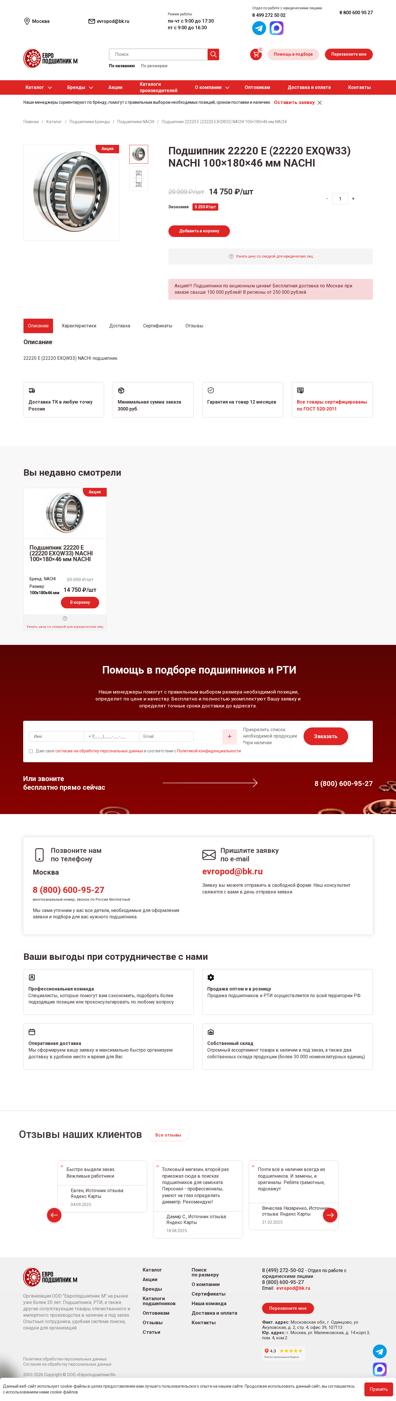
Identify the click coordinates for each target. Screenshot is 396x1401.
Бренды (76, 87)
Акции (115, 87)
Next (330, 1216)
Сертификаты (209, 1293)
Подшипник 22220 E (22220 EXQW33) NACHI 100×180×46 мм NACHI (61, 553)
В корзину (80, 602)
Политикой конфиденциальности (209, 751)
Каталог (35, 87)
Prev (54, 1216)
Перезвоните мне (348, 54)
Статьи (151, 1332)
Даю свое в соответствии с (138, 751)
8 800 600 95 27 (356, 12)
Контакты (359, 87)
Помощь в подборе (293, 54)
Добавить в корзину (199, 231)
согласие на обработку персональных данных (99, 751)
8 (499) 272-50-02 (283, 1270)
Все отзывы (168, 1135)
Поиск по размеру (205, 1272)
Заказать (325, 736)
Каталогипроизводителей (158, 87)
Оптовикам (257, 87)
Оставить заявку (294, 102)
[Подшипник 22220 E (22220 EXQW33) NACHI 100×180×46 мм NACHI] (65, 513)
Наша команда (209, 1303)
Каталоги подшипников (159, 1301)
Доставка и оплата (309, 87)
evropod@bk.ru (232, 871)
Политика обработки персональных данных (65, 1359)
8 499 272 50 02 (269, 15)
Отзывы (153, 1322)
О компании (208, 87)
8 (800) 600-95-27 (68, 890)
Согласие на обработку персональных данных (67, 1364)
